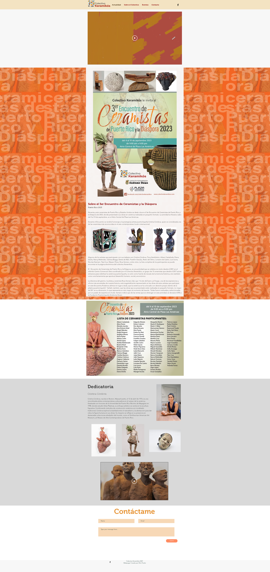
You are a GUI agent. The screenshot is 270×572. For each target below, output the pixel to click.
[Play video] (134, 38)
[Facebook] (178, 4)
